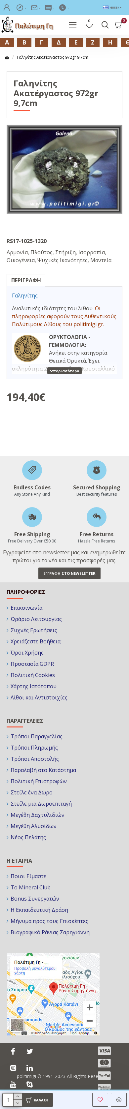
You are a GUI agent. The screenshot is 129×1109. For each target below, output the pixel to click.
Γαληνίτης (25, 295)
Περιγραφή (26, 280)
